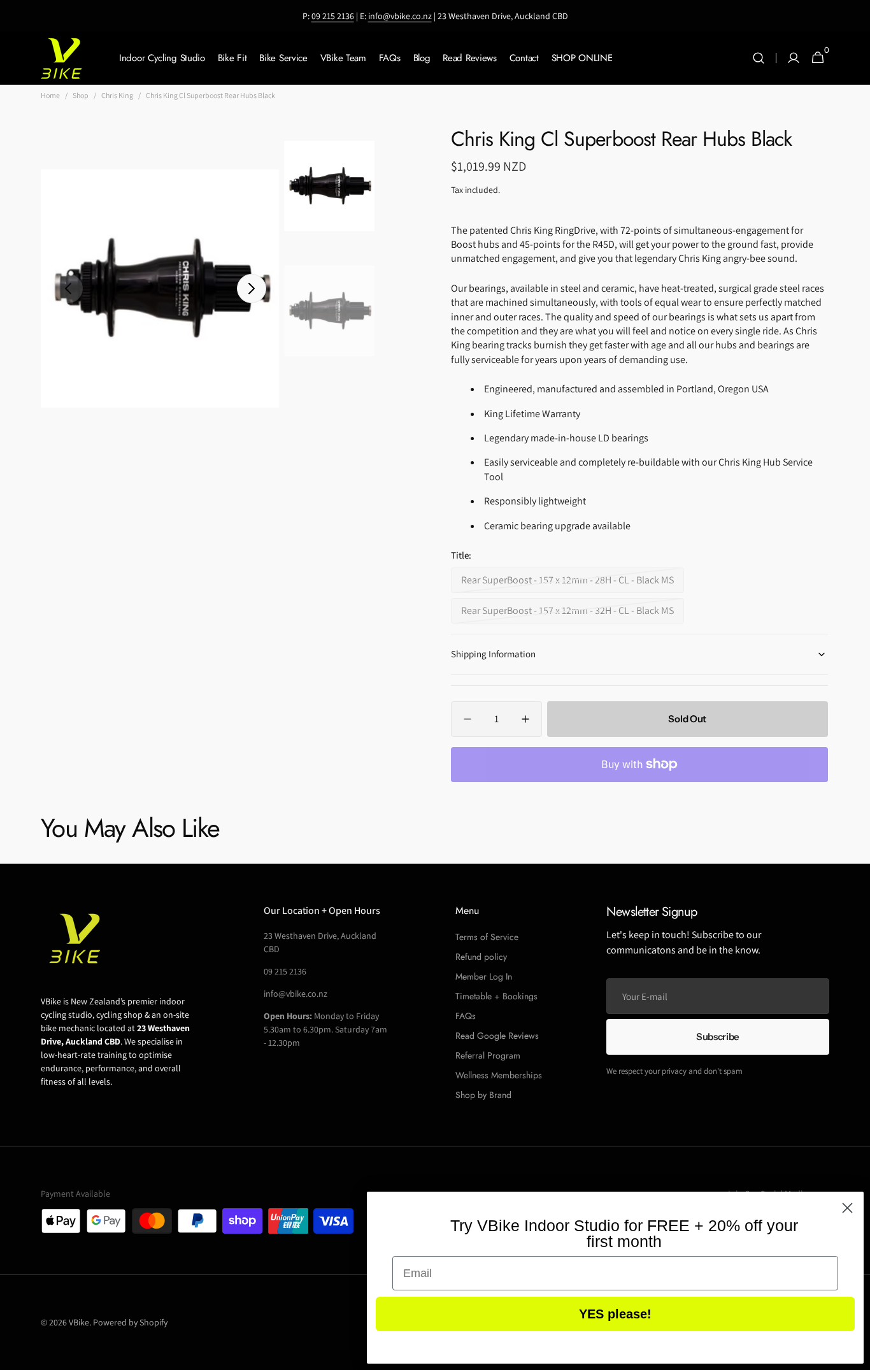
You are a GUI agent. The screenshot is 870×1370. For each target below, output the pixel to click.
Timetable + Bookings (496, 996)
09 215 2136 (332, 16)
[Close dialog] (847, 1208)
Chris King (117, 95)
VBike (79, 1322)
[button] (758, 58)
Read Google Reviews (497, 1035)
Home (50, 95)
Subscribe (717, 1037)
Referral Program (487, 1055)
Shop (81, 95)
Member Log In (483, 976)
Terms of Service (486, 937)
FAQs (465, 1016)
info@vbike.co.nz (400, 16)
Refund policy (481, 956)
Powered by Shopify (130, 1322)
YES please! (615, 1314)
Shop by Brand (483, 1094)
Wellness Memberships (498, 1075)
